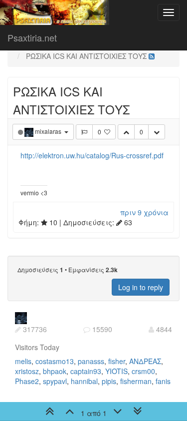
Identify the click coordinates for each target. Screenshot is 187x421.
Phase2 (27, 381)
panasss (91, 361)
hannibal (84, 381)
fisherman (136, 381)
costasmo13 (54, 361)
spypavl (55, 381)
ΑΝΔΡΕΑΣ (145, 361)
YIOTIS (116, 371)
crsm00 (143, 371)
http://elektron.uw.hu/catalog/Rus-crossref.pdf (92, 155)
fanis (163, 381)
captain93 (85, 371)
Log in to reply (140, 287)
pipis (109, 381)
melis (23, 361)
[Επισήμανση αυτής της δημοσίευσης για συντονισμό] (84, 131)
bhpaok (54, 371)
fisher (116, 361)
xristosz (27, 371)
